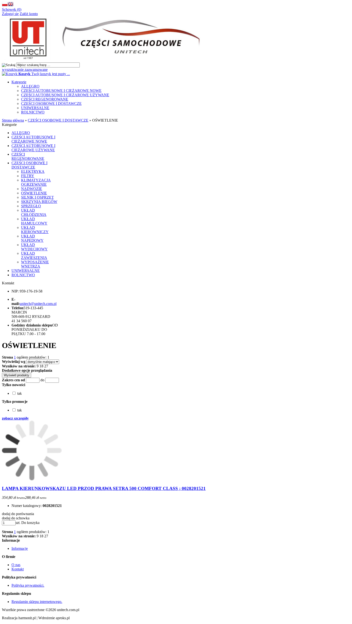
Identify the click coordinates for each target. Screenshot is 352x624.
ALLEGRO (30, 86)
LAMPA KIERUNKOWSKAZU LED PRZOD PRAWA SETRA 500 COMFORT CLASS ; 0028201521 (104, 488)
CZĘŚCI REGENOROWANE (44, 99)
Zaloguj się (10, 14)
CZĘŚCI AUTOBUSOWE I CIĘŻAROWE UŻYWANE (65, 95)
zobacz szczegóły (15, 418)
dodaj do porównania (18, 514)
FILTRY (27, 176)
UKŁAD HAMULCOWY (34, 221)
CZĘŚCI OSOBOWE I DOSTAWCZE (51, 103)
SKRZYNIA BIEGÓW (39, 202)
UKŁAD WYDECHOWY (34, 247)
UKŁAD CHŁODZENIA (33, 212)
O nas (15, 565)
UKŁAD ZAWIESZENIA (34, 255)
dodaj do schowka (15, 518)
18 (41, 366)
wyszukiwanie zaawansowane (25, 69)
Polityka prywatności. (27, 585)
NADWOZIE (31, 189)
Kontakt (17, 569)
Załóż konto (29, 14)
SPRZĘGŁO (31, 206)
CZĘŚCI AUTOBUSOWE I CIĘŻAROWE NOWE (61, 91)
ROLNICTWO (33, 112)
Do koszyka (30, 523)
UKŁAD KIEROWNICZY (35, 229)
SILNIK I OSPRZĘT (37, 197)
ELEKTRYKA (33, 171)
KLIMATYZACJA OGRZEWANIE (36, 182)
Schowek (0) (11, 9)
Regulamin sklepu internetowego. (36, 602)
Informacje (19, 548)
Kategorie (18, 82)
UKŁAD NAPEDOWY (32, 238)
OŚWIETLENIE (34, 193)
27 (46, 366)
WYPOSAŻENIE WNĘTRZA (35, 264)
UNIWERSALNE (35, 108)
